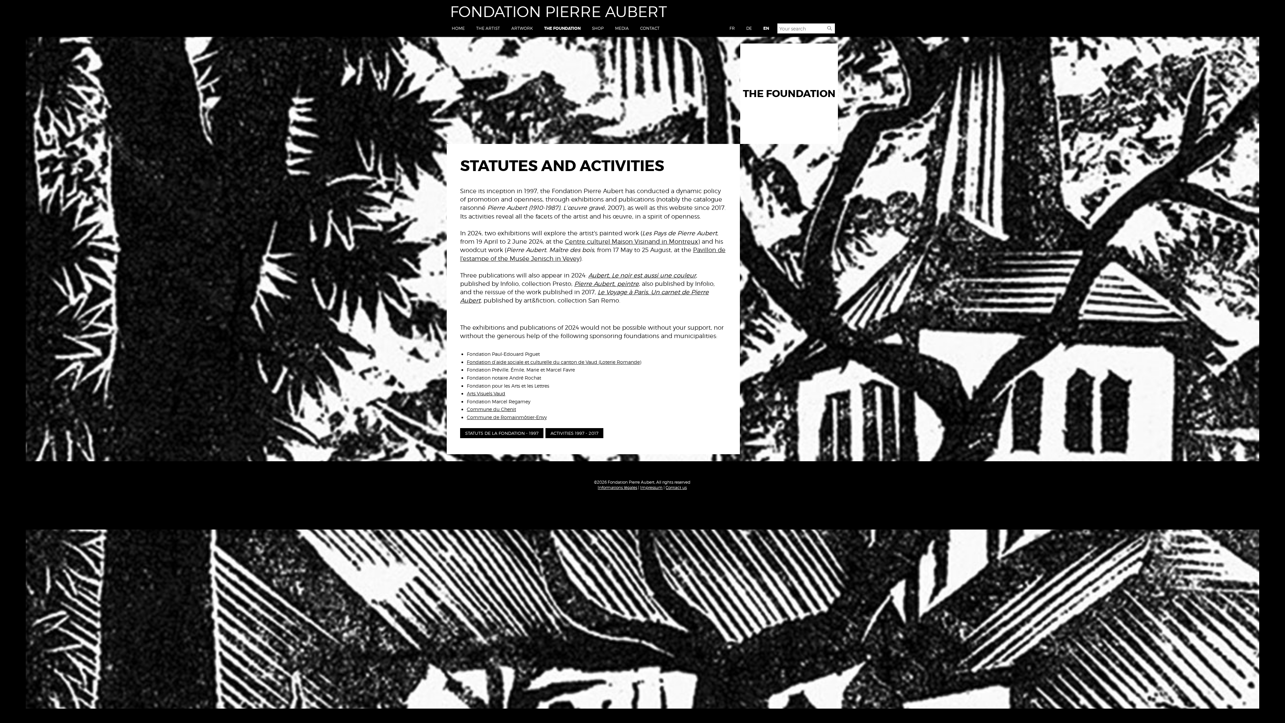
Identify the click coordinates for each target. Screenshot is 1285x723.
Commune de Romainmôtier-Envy (507, 417)
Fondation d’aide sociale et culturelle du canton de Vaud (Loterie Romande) (554, 362)
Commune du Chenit (491, 409)
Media (622, 28)
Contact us (676, 487)
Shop (598, 28)
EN (766, 28)
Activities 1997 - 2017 (574, 433)
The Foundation (562, 28)
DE (749, 28)
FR (732, 28)
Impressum (651, 487)
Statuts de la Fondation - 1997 (501, 433)
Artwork (522, 28)
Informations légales (617, 487)
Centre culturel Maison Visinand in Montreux (631, 241)
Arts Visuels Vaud (486, 393)
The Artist (488, 28)
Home (458, 28)
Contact (650, 28)
